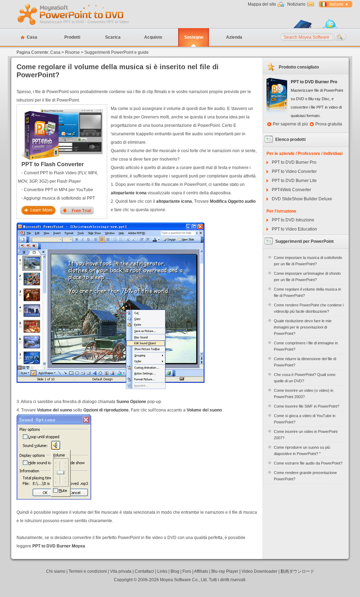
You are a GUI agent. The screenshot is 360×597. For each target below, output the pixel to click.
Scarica (113, 37)
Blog (175, 571)
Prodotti (72, 37)
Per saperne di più (290, 124)
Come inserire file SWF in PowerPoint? (306, 406)
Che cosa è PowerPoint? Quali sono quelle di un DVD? (304, 377)
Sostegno (193, 37)
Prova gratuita (328, 124)
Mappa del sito (262, 4)
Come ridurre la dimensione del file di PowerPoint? (305, 362)
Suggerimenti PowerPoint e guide (116, 52)
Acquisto (153, 37)
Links (162, 571)
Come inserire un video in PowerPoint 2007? (306, 434)
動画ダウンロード (297, 571)
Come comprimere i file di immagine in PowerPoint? (306, 346)
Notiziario (296, 4)
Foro (186, 571)
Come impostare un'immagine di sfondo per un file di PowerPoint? (307, 276)
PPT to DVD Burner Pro (294, 162)
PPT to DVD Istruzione (293, 220)
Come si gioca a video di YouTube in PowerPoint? (304, 419)
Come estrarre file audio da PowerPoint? (308, 463)
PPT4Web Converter (291, 189)
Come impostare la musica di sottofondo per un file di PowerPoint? (308, 260)
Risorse (72, 52)
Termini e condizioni (88, 571)
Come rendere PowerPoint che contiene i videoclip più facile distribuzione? (308, 308)
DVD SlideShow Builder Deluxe (302, 198)
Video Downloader (259, 571)
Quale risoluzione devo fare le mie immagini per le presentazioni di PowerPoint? (303, 327)
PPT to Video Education (294, 229)
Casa (32, 37)
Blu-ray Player (224, 571)
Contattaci (144, 571)
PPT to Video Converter (294, 171)
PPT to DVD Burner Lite (294, 180)
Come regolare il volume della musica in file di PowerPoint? (307, 292)
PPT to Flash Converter (52, 164)
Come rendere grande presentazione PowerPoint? (305, 476)
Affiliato (201, 571)
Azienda (234, 37)
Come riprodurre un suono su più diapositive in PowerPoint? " (302, 450)
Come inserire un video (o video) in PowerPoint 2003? (303, 393)
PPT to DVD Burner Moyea (58, 546)
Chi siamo (55, 571)
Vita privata (120, 571)
